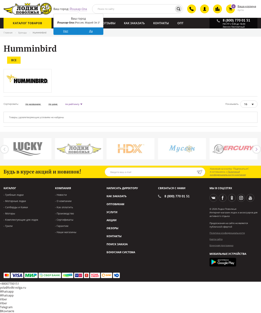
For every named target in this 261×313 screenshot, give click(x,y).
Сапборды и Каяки (16, 207)
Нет (65, 31)
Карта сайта (216, 239)
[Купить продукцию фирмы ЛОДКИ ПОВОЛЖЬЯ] (79, 148)
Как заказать (117, 196)
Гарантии (62, 226)
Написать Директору (122, 188)
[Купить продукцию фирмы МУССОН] (182, 148)
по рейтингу (72, 104)
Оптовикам (115, 204)
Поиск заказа (117, 244)
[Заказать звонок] (189, 12)
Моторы (10, 213)
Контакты (114, 236)
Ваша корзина (247, 6)
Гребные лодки (14, 194)
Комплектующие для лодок (21, 219)
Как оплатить (65, 207)
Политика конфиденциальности (227, 233)
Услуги (112, 212)
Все (14, 60)
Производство (65, 213)
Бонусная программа (221, 245)
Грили (9, 226)
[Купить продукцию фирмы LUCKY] (27, 148)
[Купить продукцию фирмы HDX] (130, 148)
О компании (64, 201)
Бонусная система (121, 252)
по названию (33, 104)
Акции (111, 220)
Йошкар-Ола (78, 9)
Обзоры (112, 228)
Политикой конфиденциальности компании (228, 173)
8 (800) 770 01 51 (177, 196)
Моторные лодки (15, 201)
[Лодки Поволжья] (28, 9)
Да (91, 31)
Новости (62, 194)
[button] (256, 149)
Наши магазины (66, 232)
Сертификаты (65, 219)
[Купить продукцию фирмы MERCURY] (233, 148)
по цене (53, 104)
